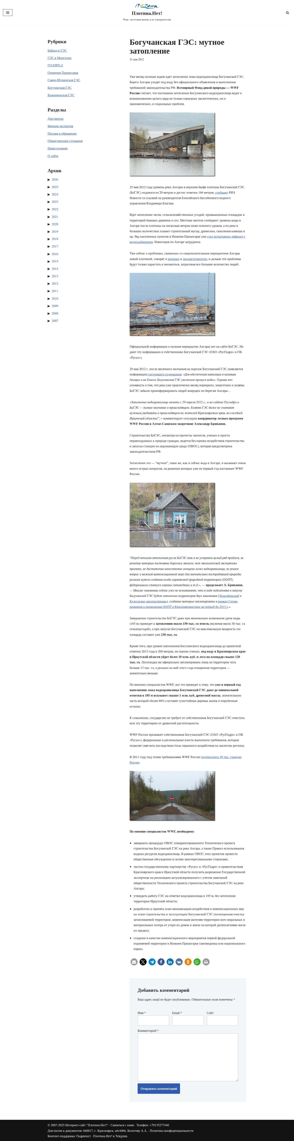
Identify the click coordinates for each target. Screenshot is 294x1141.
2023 (55, 201)
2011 (55, 291)
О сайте (53, 156)
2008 (55, 313)
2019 (55, 231)
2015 (55, 261)
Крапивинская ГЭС (61, 95)
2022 (55, 209)
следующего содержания (164, 374)
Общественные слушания (65, 141)
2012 (55, 283)
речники (173, 259)
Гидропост (83, 1136)
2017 (55, 246)
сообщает (221, 192)
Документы (55, 118)
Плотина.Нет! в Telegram (110, 1136)
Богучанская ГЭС (60, 87)
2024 (55, 194)
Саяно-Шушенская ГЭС (64, 80)
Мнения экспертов (60, 126)
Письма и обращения (62, 133)
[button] (134, 961)
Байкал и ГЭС (57, 50)
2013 (55, 276)
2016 (55, 254)
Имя (142, 1013)
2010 (55, 298)
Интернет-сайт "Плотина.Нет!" (86, 1125)
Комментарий (148, 1030)
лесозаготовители (195, 259)
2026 (55, 179)
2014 (55, 268)
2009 (55, 306)
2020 (55, 224)
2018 (55, 239)
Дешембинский (229, 596)
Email (177, 1013)
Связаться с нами (122, 1125)
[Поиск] (287, 12)
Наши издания (57, 148)
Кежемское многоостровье (148, 601)
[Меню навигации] (7, 12)
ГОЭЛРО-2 (55, 65)
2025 (55, 187)
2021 (55, 216)
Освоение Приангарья (63, 72)
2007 (55, 320)
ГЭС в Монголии (59, 58)
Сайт (210, 1013)
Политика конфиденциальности (172, 1130)
